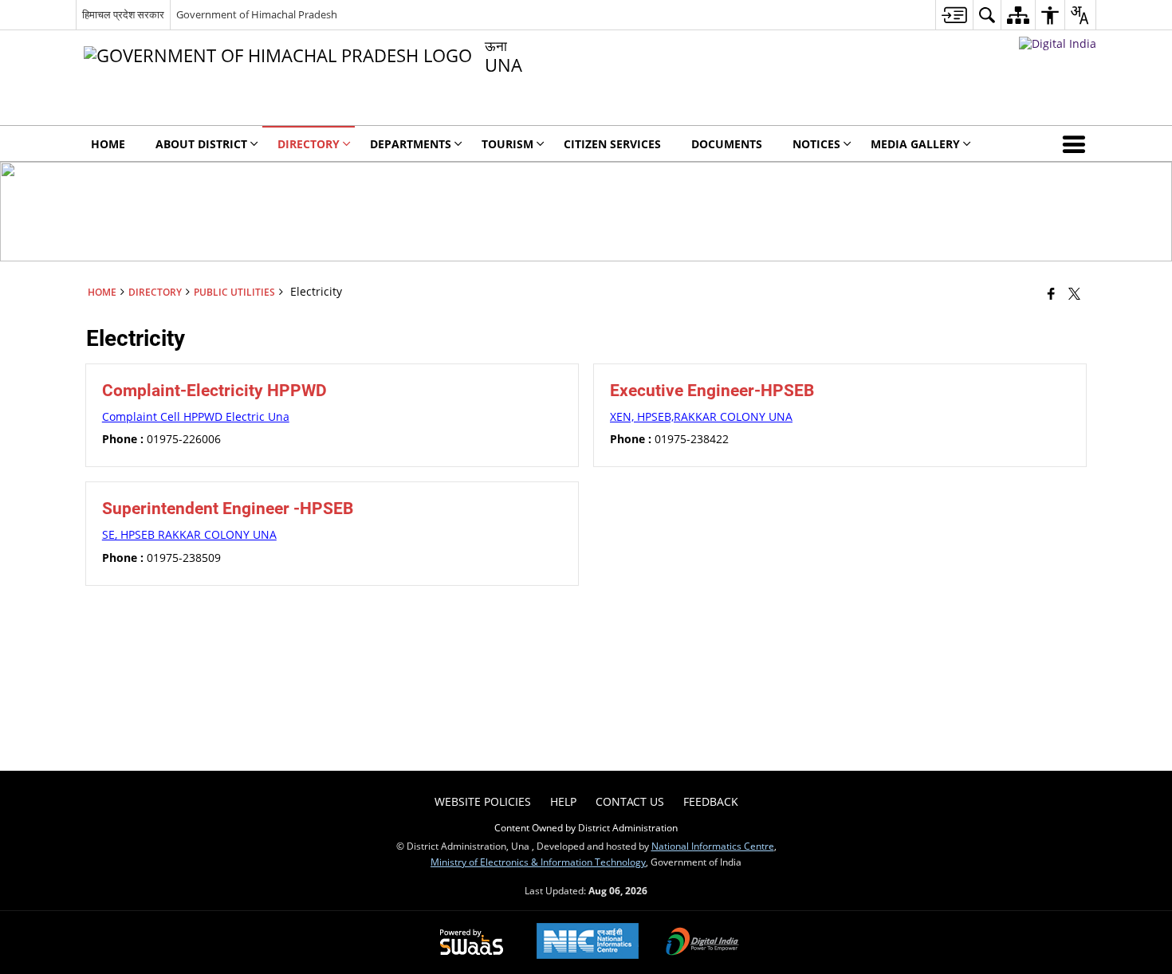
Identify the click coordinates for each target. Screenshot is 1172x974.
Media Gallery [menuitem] (915, 143)
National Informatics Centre (712, 845)
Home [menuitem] (108, 143)
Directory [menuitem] (308, 143)
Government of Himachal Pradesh (256, 14)
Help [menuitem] (563, 801)
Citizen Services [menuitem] (612, 143)
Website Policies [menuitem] (483, 801)
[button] (1077, 143)
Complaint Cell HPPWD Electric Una (195, 416)
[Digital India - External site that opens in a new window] (1057, 43)
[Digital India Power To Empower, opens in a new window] (702, 943)
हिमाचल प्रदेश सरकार (123, 14)
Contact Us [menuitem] (630, 801)
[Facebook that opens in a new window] (1051, 293)
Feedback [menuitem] (710, 801)
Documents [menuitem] (726, 143)
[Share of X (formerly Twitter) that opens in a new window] (1074, 293)
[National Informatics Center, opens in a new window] (588, 942)
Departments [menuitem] (410, 143)
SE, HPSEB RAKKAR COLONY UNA (189, 534)
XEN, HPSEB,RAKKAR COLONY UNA (701, 416)
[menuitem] (954, 14)
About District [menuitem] (201, 143)
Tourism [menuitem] (507, 143)
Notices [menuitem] (816, 143)
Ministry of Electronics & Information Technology (538, 861)
